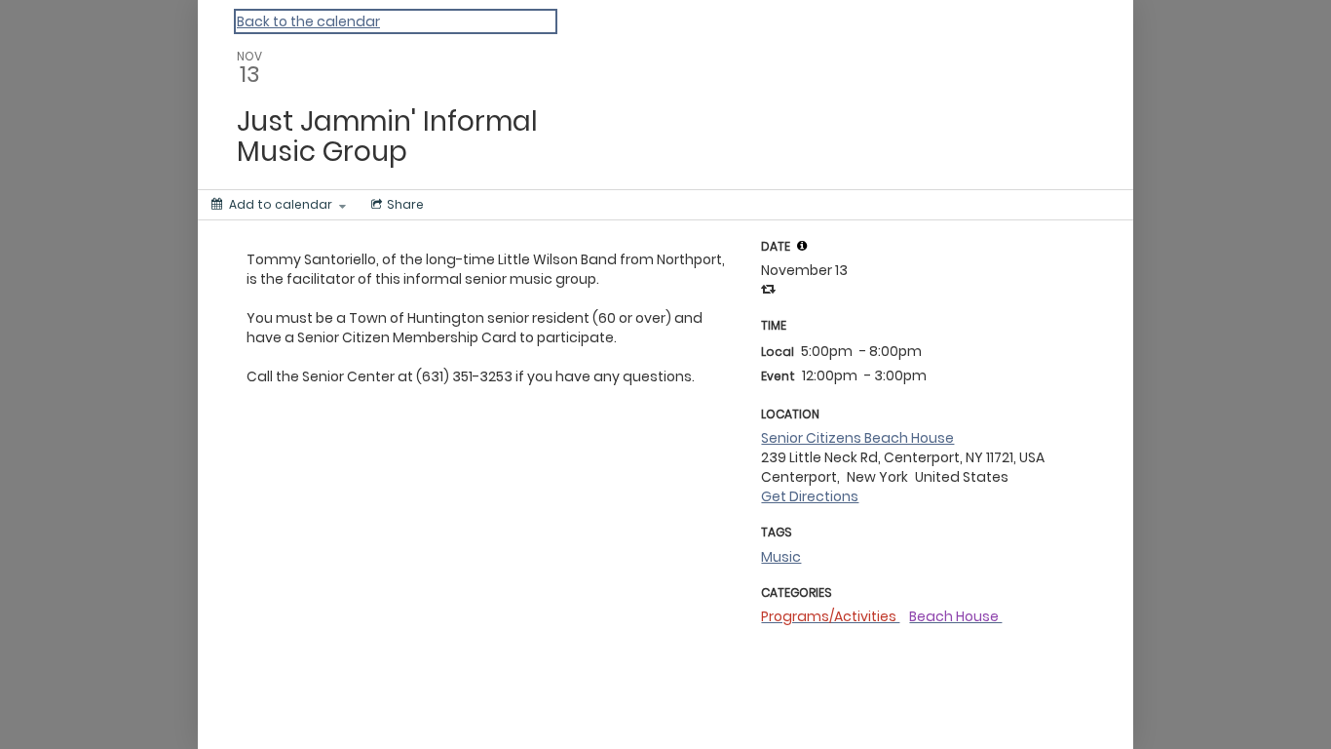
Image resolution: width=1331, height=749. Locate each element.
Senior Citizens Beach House (857, 438)
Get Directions (809, 496)
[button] (802, 246)
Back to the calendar (308, 21)
